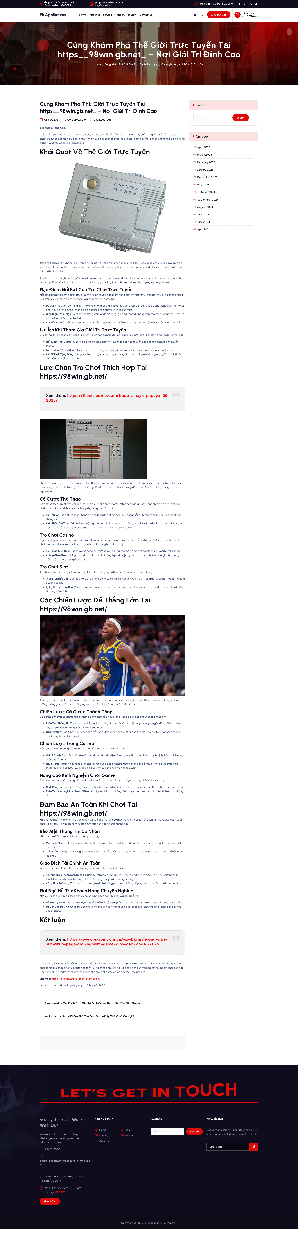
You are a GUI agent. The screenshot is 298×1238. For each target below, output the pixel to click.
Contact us (146, 14)
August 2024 (205, 207)
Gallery (129, 1135)
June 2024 (203, 221)
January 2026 (205, 169)
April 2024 (203, 229)
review (132, 14)
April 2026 (203, 147)
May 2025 (203, 184)
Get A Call (220, 14)
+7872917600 (250, 16)
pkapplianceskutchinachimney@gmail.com (110, 4)
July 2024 (203, 214)
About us (95, 14)
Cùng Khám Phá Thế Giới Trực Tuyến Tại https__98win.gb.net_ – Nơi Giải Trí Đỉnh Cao (154, 64)
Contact (104, 1141)
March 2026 (204, 154)
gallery (121, 14)
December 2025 (207, 177)
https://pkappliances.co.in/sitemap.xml (76, 978)
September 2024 (207, 199)
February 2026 (206, 162)
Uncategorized (103, 119)
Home (83, 14)
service (107, 14)
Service (103, 1135)
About (128, 1129)
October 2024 (206, 192)
